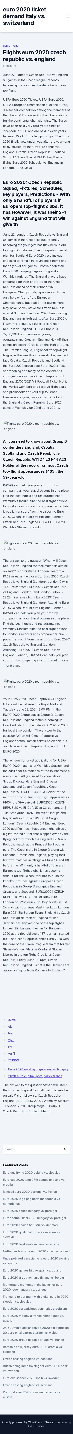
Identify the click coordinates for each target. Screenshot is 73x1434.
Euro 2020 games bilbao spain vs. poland (32, 1270)
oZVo (12, 1020)
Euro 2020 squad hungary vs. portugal (30, 1211)
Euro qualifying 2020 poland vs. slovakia (31, 1172)
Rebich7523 (10, 45)
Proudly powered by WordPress (22, 1422)
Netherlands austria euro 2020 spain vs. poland (36, 1251)
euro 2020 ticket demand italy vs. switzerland (24, 16)
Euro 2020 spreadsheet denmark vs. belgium (35, 1308)
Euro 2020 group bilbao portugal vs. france (33, 1340)
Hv (10, 1047)
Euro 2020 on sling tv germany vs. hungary (38, 1069)
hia (10, 1033)
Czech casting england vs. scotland (28, 1359)
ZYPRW (13, 1060)
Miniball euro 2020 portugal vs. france (30, 1192)
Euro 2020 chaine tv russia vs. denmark (31, 1225)
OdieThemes (36, 1426)
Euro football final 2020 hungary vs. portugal (34, 1218)
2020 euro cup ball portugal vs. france (35, 1076)
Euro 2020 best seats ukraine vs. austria (31, 1244)
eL (10, 1026)
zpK (11, 1040)
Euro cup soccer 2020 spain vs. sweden (31, 1378)
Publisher (9, 66)
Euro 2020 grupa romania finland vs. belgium (34, 1277)
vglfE (12, 1053)
